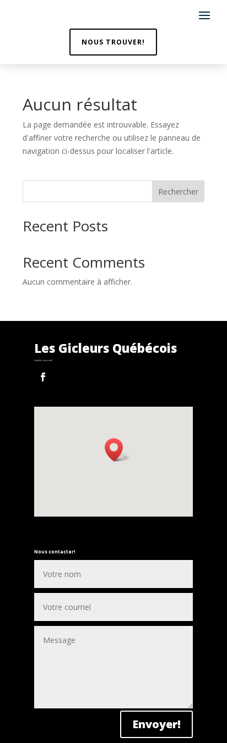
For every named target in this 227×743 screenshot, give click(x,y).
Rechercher (178, 191)
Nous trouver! (113, 42)
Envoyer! (156, 724)
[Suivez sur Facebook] (43, 377)
